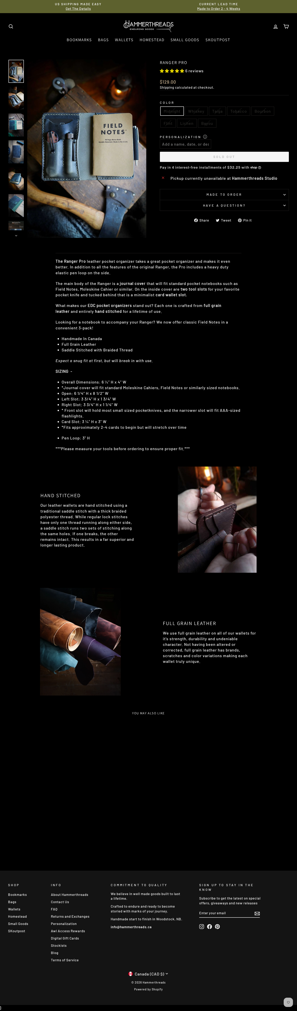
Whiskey (196, 111)
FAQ (54, 909)
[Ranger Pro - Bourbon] (44, 847)
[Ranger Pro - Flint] (50, 847)
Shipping (167, 87)
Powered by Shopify (148, 989)
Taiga (217, 111)
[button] (172, 70)
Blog (54, 953)
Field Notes (209, 321)
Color (167, 102)
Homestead (152, 39)
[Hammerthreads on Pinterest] (217, 926)
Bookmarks (79, 39)
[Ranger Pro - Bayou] (61, 847)
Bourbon (263, 111)
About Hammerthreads (69, 894)
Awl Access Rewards (68, 931)
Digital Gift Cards (65, 938)
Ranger (162, 266)
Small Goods (185, 39)
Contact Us (60, 902)
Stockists (59, 945)
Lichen (187, 123)
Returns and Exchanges (70, 916)
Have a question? (224, 205)
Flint (168, 123)
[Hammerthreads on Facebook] (209, 926)
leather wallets (62, 505)
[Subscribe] (257, 913)
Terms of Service (65, 960)
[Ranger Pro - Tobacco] (39, 847)
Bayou (207, 123)
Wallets (124, 39)
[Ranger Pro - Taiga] (33, 847)
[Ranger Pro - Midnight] (22, 847)
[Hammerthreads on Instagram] (201, 926)
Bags (103, 39)
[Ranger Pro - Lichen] (55, 847)
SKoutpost (217, 39)
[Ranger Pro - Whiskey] (28, 847)
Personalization (180, 137)
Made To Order (224, 194)
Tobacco (238, 111)
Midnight (172, 111)
